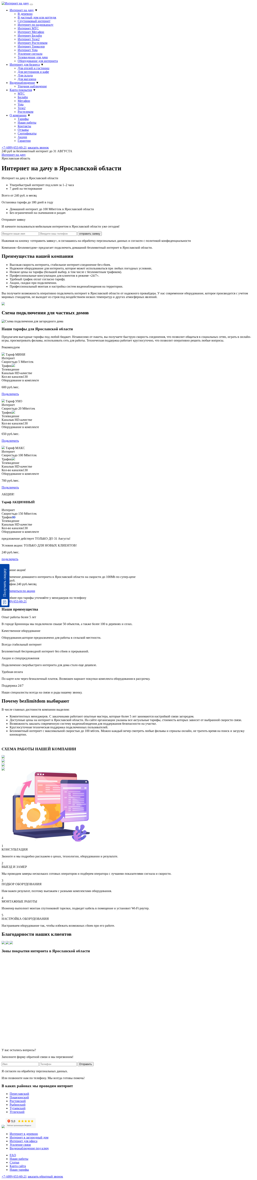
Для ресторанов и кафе (33, 71)
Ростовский (18, 1101)
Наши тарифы (19, 1169)
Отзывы (23, 129)
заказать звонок (38, 147)
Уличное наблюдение (32, 86)
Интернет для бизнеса (25, 64)
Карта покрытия (21, 90)
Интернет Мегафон (31, 32)
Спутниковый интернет (34, 21)
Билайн (23, 97)
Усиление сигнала (30, 53)
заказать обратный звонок (45, 1176)
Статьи (14, 1162)
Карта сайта (18, 1166)
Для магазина (27, 79)
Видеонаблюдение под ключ (29, 1148)
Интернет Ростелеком (32, 43)
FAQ (13, 1155)
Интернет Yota (28, 50)
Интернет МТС (28, 28)
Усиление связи (20, 1144)
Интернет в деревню (24, 1133)
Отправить (85, 1064)
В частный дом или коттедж (37, 17)
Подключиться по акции (18, 591)
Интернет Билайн (30, 35)
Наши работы (27, 122)
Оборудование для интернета (38, 61)
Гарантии (24, 140)
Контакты (24, 126)
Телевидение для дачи (33, 57)
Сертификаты (27, 133)
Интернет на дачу (22, 10)
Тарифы (23, 119)
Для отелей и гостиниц (33, 68)
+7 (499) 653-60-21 (14, 147)
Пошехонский (19, 1097)
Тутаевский (17, 1108)
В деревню (25, 14)
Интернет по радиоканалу (35, 24)
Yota (20, 104)
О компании (18, 115)
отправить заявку (89, 233)
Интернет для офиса (23, 1141)
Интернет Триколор (31, 46)
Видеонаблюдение (22, 82)
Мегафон (24, 100)
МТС (21, 93)
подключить (10, 559)
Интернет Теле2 (29, 39)
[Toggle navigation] (31, 4)
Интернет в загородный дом (29, 1137)
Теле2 (21, 108)
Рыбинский (17, 1104)
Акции (22, 137)
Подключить (10, 394)
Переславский (19, 1093)
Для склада (25, 75)
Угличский (17, 1112)
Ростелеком (25, 111)
